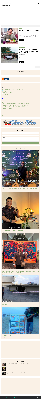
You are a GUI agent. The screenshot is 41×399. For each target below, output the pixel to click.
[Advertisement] (20, 17)
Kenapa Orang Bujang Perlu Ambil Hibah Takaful (10, 114)
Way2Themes (8, 397)
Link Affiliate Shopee (5, 100)
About (35, 397)
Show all (38, 25)
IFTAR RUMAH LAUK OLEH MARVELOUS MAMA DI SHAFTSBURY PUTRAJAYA (19, 189)
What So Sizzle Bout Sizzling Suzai (7, 108)
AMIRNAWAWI (4, 99)
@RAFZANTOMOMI (5, 91)
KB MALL (4, 304)
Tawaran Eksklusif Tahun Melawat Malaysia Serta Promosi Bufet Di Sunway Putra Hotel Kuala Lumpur (18, 95)
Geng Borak (4, 102)
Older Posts (37, 67)
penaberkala (21, 32)
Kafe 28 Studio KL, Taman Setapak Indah (12, 230)
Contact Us (38, 397)
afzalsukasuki (4, 111)
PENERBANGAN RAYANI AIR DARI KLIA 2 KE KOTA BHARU (16, 372)
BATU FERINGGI (6, 335)
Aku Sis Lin (4, 88)
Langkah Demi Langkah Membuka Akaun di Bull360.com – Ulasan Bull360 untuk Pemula (16, 103)
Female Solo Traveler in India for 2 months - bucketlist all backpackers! (13, 106)
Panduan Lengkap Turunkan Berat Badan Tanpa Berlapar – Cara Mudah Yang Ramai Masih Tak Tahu (18, 97)
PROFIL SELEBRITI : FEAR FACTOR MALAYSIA (14, 367)
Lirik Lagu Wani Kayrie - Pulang (7, 92)
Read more (21, 62)
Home (32, 397)
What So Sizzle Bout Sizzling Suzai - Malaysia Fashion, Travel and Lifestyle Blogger (15, 105)
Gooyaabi (15, 397)
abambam (3, 113)
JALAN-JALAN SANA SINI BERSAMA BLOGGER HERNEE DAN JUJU (13, 89)
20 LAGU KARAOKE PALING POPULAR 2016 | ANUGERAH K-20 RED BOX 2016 (19, 363)
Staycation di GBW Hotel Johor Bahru (29, 30)
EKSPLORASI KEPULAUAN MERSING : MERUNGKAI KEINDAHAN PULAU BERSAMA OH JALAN (29, 51)
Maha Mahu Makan (5, 94)
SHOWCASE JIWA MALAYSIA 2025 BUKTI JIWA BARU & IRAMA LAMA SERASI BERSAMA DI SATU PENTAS (20, 271)
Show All (3, 115)
